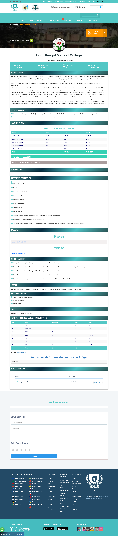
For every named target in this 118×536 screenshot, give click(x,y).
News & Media (51, 494)
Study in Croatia (19, 489)
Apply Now (75, 491)
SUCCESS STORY (64, 506)
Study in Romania (36, 496)
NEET (61, 511)
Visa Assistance (76, 483)
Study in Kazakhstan (37, 478)
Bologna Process (64, 490)
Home (22, 20)
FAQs (94, 1)
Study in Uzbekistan (37, 504)
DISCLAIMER (99, 501)
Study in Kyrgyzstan (37, 481)
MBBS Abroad (64, 498)
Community (81, 20)
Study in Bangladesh (20, 481)
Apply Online (82, 1)
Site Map (62, 501)
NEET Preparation (101, 1)
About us (50, 478)
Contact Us (93, 20)
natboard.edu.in (21, 352)
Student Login (95, 7)
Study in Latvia (35, 483)
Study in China (18, 486)
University (15, 24)
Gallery (49, 489)
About (31, 20)
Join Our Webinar (58, 1)
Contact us (51, 481)
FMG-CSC (62, 508)
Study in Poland (36, 494)
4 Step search (76, 494)
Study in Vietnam (36, 507)
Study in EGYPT (19, 496)
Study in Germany (19, 502)
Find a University (64, 480)
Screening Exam (64, 482)
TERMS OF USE (89, 498)
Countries (67, 20)
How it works (51, 486)
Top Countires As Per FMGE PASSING (76, 499)
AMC (73, 504)
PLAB (61, 485)
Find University (54, 20)
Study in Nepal (35, 489)
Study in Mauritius (36, 486)
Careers (50, 491)
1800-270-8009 (80, 7)
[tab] (14, 40)
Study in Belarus (19, 483)
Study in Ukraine (36, 502)
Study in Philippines (37, 491)
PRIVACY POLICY (97, 498)
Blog (89, 1)
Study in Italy (18, 504)
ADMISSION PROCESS (90, 501)
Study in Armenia (19, 478)
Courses (40, 20)
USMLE (62, 488)
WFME (61, 503)
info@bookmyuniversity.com (60, 7)
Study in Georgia (19, 499)
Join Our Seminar (47, 1)
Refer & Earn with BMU (71, 1)
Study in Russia (36, 499)
